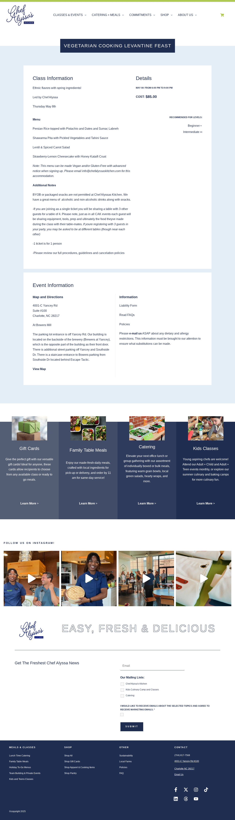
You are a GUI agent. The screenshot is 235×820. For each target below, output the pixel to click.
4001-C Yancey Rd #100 (186, 761)
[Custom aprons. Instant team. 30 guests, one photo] (204, 578)
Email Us (178, 774)
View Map (39, 369)
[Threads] (185, 798)
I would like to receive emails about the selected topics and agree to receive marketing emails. (164, 708)
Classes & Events (68, 15)
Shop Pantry (70, 773)
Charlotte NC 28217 (184, 768)
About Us (185, 15)
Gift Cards (29, 448)
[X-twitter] (185, 789)
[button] (69, 15)
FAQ (121, 773)
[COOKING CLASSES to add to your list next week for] (89, 578)
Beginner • (195, 125)
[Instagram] (195, 789)
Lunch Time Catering (19, 755)
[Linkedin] (175, 798)
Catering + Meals (106, 15)
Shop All (68, 755)
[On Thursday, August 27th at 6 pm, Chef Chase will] (31, 578)
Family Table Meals (88, 450)
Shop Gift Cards (72, 761)
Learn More (28, 503)
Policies (123, 767)
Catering (147, 446)
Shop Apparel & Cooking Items (79, 767)
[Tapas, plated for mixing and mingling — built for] (146, 578)
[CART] (222, 15)
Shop (164, 15)
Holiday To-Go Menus (20, 767)
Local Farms (125, 761)
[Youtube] (195, 798)
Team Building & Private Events (24, 773)
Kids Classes (205, 448)
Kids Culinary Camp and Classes (142, 689)
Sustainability (126, 755)
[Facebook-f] (175, 789)
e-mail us (135, 333)
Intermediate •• (192, 131)
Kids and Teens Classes (21, 779)
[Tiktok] (206, 789)
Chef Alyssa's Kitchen (136, 683)
